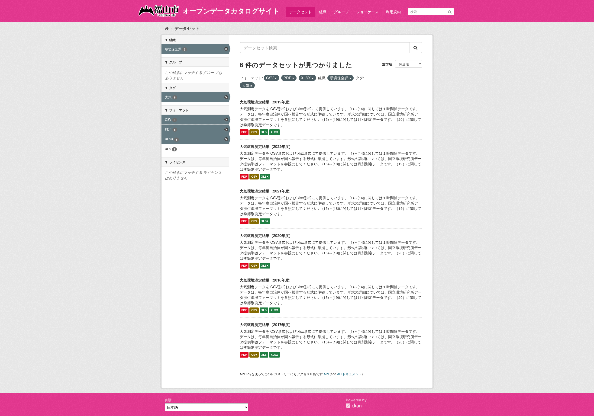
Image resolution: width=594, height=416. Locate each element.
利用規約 (393, 11)
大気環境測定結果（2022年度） (266, 146)
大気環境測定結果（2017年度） (266, 324)
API (326, 373)
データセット (300, 11)
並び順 (387, 64)
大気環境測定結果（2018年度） (266, 280)
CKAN (354, 405)
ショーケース (367, 11)
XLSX (274, 132)
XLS (264, 132)
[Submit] (450, 11)
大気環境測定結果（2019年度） (266, 102)
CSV (254, 132)
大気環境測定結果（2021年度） (266, 191)
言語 (168, 399)
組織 (322, 11)
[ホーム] (167, 28)
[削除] (276, 78)
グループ (341, 11)
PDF (244, 132)
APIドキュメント (349, 373)
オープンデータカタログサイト (230, 11)
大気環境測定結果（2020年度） (266, 235)
